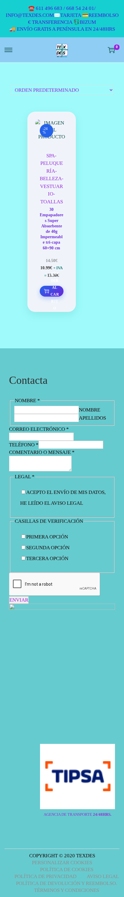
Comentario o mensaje (42, 452)
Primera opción (47, 537)
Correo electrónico (39, 429)
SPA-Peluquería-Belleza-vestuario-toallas (52, 179)
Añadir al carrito (55, 291)
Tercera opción (47, 558)
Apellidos (92, 418)
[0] (111, 50)
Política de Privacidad (45, 876)
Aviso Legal (103, 876)
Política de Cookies (66, 869)
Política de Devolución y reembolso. (66, 883)
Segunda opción (48, 547)
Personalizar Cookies (62, 862)
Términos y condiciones (66, 890)
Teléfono (24, 445)
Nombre (89, 410)
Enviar (18, 600)
